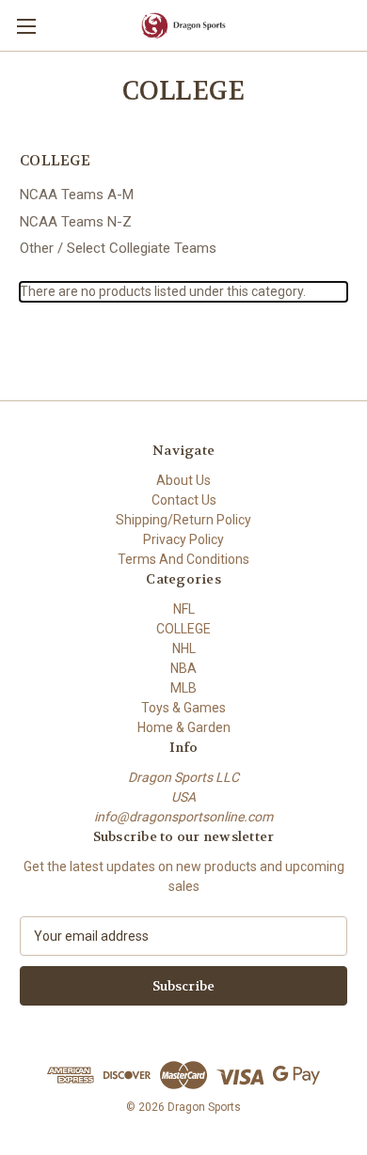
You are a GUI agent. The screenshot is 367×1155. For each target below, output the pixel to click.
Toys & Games (183, 707)
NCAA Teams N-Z (76, 221)
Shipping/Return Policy (183, 519)
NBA (183, 668)
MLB (183, 687)
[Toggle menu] (26, 26)
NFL (184, 609)
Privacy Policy (183, 539)
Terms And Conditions (183, 559)
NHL (184, 648)
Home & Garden (184, 727)
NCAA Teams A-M (77, 194)
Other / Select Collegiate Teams (118, 248)
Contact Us (184, 499)
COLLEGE (183, 628)
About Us (183, 480)
